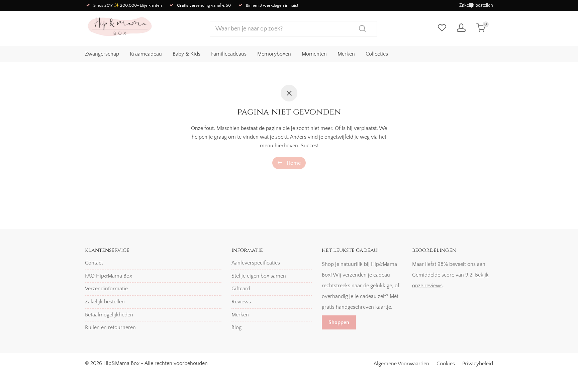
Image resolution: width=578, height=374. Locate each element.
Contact (94, 263)
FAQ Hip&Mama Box (108, 276)
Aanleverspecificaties (255, 263)
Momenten (314, 54)
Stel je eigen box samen (258, 276)
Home (293, 163)
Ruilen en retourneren (110, 327)
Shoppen (338, 322)
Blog (236, 327)
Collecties (377, 54)
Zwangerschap (102, 54)
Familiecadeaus (229, 54)
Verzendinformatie (106, 289)
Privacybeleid (477, 364)
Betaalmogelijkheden (109, 315)
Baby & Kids (186, 54)
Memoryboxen (274, 54)
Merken (346, 54)
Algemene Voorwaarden (401, 364)
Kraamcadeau (146, 54)
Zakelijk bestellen (476, 5)
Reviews (241, 302)
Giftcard (240, 289)
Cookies (446, 364)
